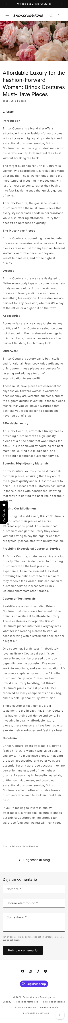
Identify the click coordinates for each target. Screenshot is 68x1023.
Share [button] (10, 111)
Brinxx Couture (31, 997)
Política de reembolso (26, 1001)
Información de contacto (35, 1013)
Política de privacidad (53, 1001)
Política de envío (49, 1007)
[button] (7, 16)
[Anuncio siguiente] (61, 4)
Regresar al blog (36, 860)
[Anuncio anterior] (7, 4)
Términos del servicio (25, 1007)
